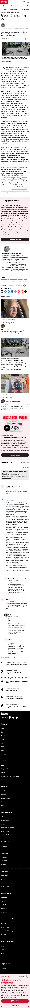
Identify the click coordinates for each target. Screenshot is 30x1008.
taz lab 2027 (4, 912)
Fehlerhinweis (19, 285)
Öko (2, 732)
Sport (2, 743)
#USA (25, 279)
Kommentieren (11, 285)
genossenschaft (5, 820)
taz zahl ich (4, 824)
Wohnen (3, 772)
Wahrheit (3, 754)
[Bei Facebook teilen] (12, 291)
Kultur (2, 739)
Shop (2, 953)
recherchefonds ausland (7, 827)
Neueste (23, 462)
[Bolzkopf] (6, 615)
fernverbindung (5, 850)
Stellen (3, 802)
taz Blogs (3, 923)
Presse (3, 805)
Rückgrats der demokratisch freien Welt (13, 87)
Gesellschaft (4, 736)
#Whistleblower (13, 279)
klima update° (4, 853)
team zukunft (4, 875)
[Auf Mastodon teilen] (5, 291)
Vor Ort (3, 901)
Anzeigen (3, 957)
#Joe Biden (25, 281)
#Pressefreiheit (4, 281)
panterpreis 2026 (5, 835)
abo (2, 816)
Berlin (2, 747)
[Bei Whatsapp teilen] (15, 291)
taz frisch (3, 879)
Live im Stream (5, 905)
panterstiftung (5, 831)
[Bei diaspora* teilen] (19, 291)
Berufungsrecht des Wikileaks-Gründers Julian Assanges (17, 69)
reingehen (3, 864)
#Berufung (20, 279)
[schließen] (27, 976)
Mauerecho (4, 857)
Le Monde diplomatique (7, 931)
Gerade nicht (22, 976)
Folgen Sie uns (4, 717)
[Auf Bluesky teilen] (9, 291)
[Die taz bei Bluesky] (13, 718)
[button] (28, 2)
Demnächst (4, 897)
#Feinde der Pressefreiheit (15, 281)
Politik (2, 728)
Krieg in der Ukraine (6, 769)
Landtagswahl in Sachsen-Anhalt (10, 776)
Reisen (3, 946)
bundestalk (4, 846)
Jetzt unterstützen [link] (15, 239)
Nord (2, 750)
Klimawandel (4, 780)
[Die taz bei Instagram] (17, 718)
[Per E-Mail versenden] (2, 291)
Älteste (27, 462)
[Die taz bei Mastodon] (10, 718)
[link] (2, 6)
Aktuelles (3, 791)
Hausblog (3, 794)
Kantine (3, 949)
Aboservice (4, 972)
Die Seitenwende (5, 798)
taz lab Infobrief (5, 886)
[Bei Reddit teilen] (22, 291)
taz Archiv (3, 934)
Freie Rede (4, 860)
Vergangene (4, 908)
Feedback (3, 968)
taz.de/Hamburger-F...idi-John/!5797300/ (14, 632)
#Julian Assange (5, 279)
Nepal (2, 765)
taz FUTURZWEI (5, 927)
